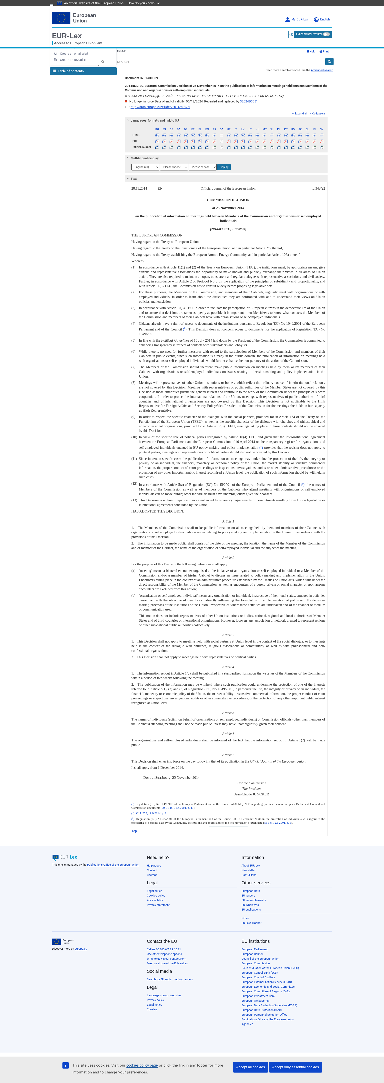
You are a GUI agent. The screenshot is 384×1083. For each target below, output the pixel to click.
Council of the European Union (260, 958)
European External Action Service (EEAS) (267, 982)
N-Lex (245, 918)
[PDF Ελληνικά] (200, 141)
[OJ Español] (164, 147)
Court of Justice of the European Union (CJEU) (270, 968)
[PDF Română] (293, 141)
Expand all (301, 113)
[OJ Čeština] (171, 147)
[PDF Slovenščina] (307, 141)
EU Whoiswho (250, 905)
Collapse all (319, 113)
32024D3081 (249, 101)
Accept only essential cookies (295, 1067)
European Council (252, 954)
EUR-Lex (67, 36)
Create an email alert (74, 53)
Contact (152, 870)
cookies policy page (142, 1065)
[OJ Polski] (278, 147)
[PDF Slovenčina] (300, 141)
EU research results (254, 900)
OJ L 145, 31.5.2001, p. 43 (178, 807)
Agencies (247, 1024)
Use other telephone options (164, 954)
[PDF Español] (164, 141)
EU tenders (248, 895)
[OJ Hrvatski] (228, 147)
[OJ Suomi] (314, 147)
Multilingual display (145, 158)
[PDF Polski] (278, 141)
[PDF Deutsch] (185, 141)
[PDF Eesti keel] (192, 141)
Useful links (249, 875)
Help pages (154, 865)
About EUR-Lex (251, 865)
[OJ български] (157, 147)
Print (325, 51)
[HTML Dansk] (178, 135)
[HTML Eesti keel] (192, 135)
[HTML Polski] (278, 135)
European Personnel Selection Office (264, 1014)
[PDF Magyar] (257, 141)
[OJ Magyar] (257, 147)
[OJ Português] (285, 147)
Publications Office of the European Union (113, 864)
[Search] (329, 61)
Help (312, 51)
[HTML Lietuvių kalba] (250, 135)
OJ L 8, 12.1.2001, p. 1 (277, 822)
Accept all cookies (250, 1067)
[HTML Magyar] (257, 135)
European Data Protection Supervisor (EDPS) (269, 1005)
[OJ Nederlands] (271, 147)
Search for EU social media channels (170, 979)
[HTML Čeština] (171, 135)
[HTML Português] (285, 135)
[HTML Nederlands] (271, 135)
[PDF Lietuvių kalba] (250, 141)
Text (134, 178)
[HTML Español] (164, 135)
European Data (251, 891)
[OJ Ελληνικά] (200, 147)
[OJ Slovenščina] (307, 147)
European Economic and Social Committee (268, 986)
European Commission (256, 963)
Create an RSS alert (73, 60)
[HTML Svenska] (321, 135)
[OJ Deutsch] (185, 147)
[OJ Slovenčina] (300, 147)
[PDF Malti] (264, 141)
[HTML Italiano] (235, 135)
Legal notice (154, 891)
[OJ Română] (293, 147)
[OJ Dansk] (178, 147)
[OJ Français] (214, 147)
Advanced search (322, 70)
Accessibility (155, 900)
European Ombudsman (256, 1000)
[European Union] (63, 942)
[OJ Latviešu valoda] (243, 147)
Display (224, 167)
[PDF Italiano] (235, 141)
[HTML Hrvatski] (228, 135)
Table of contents (70, 71)
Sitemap (152, 875)
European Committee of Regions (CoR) (266, 991)
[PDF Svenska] (321, 141)
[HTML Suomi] (314, 135)
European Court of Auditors (258, 977)
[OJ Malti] (264, 147)
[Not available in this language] (221, 135)
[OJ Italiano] (235, 147)
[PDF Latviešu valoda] (243, 141)
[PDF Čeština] (171, 141)
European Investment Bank (258, 996)
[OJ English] (207, 147)
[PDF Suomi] (314, 141)
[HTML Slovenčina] (300, 135)
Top (134, 831)
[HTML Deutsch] (185, 135)
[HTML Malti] (264, 135)
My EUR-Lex (300, 19)
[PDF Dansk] (178, 141)
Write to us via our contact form (166, 958)
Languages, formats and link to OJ (155, 120)
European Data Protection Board (262, 1010)
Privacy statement (158, 905)
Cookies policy (156, 895)
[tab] (226, 120)
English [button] (325, 19)
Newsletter (248, 870)
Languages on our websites (164, 995)
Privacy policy (155, 1000)
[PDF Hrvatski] (228, 141)
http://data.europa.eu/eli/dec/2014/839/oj (160, 107)
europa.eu (81, 948)
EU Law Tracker (251, 923)
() (184, 329)
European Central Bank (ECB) (260, 972)
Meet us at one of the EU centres (167, 963)
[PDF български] (157, 141)
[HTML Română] (293, 135)
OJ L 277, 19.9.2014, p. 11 (152, 813)
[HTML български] (157, 135)
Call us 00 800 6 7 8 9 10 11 (164, 949)
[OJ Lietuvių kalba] (250, 147)
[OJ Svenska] (321, 147)
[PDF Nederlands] (271, 141)
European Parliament (255, 949)
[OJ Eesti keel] (192, 147)
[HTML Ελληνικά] (200, 135)
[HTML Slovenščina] (307, 135)
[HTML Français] (214, 135)
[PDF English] (207, 141)
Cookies (152, 1009)
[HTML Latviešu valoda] (243, 135)
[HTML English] (207, 135)
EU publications (251, 909)
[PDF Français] (214, 141)
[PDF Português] (285, 141)
